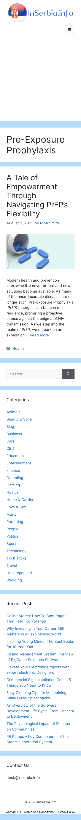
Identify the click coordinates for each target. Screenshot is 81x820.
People (12, 529)
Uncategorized (19, 573)
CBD (10, 448)
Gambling (14, 478)
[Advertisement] (40, 80)
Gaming (13, 485)
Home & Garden (20, 500)
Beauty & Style (19, 419)
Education (15, 456)
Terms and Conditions (39, 812)
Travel (11, 565)
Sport (11, 543)
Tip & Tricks (16, 558)
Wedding (14, 580)
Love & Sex (16, 507)
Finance (13, 470)
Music (11, 514)
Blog (10, 426)
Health (18, 348)
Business (14, 434)
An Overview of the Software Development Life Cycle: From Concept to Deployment (40, 710)
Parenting (14, 521)
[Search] (68, 374)
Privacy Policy (65, 812)
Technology (16, 551)
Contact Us (13, 812)
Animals (13, 412)
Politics (12, 536)
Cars (10, 441)
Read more (39, 335)
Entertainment (18, 463)
